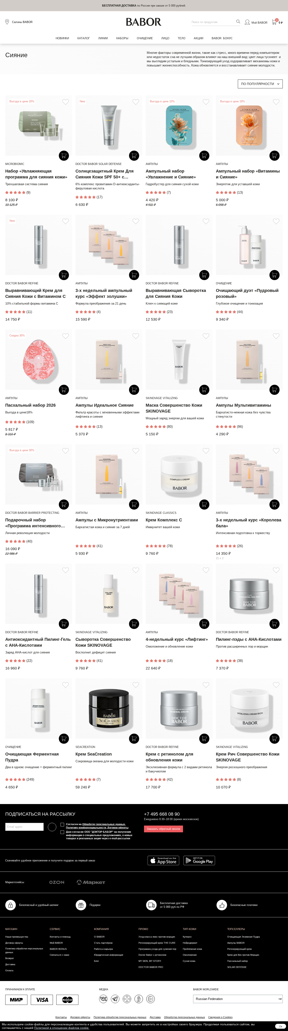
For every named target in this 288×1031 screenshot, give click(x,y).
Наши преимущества (16, 936)
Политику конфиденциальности (86, 827)
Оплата (9, 970)
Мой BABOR (56, 943)
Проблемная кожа (192, 949)
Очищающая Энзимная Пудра (243, 936)
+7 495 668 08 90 (162, 814)
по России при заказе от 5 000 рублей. (144, 5)
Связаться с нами (59, 955)
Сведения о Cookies (220, 1017)
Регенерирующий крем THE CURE (157, 943)
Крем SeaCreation (93, 754)
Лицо (165, 38)
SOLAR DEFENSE (236, 967)
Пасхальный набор (237, 961)
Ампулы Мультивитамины (243, 405)
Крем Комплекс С (164, 520)
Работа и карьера (103, 949)
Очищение (145, 38)
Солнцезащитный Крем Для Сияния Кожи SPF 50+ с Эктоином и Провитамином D (106, 177)
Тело (181, 38)
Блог (96, 961)
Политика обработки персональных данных (24, 950)
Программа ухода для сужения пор (157, 949)
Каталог (83, 38)
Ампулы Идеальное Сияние (104, 405)
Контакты (61, 1017)
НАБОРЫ (122, 38)
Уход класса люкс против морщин (157, 936)
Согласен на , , (97, 826)
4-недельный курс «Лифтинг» (177, 639)
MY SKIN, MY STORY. (150, 961)
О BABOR (99, 936)
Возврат (9, 958)
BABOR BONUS (58, 949)
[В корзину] (64, 156)
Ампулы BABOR (236, 943)
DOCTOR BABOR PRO (151, 967)
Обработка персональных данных (184, 1017)
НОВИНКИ (62, 38)
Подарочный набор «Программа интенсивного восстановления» (33, 526)
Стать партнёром (103, 943)
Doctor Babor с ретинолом (152, 955)
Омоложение (190, 955)
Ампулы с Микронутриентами (106, 520)
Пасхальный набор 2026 (30, 405)
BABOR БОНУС (222, 38)
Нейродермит (190, 943)
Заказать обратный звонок (163, 828)
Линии (103, 38)
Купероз (187, 936)
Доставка (10, 964)
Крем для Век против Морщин (243, 955)
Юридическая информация (108, 955)
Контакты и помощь (60, 936)
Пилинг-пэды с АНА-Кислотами (248, 639)
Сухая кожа (189, 961)
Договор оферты (117, 827)
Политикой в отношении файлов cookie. (61, 1028)
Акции (198, 38)
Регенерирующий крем (239, 949)
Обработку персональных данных (103, 824)
